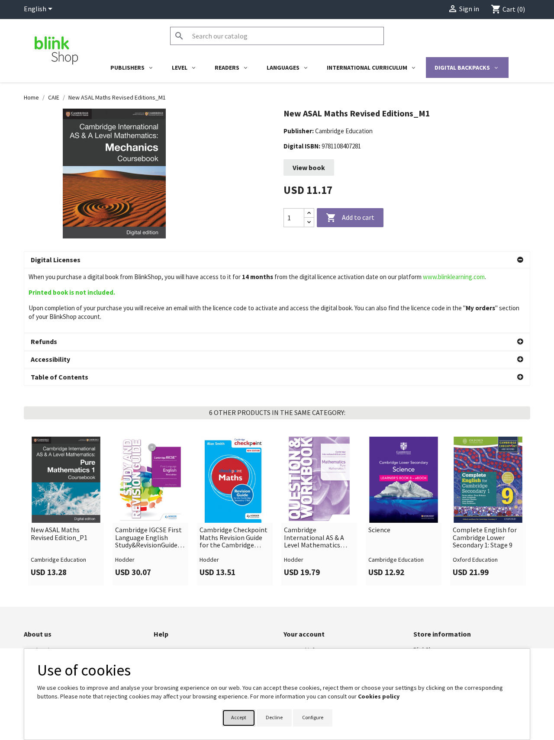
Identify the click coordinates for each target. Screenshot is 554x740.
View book (309, 167)
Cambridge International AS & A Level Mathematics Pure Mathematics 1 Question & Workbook (316, 537)
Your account (304, 634)
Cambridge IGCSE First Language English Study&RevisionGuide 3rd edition (148, 537)
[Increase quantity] (309, 213)
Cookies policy (378, 696)
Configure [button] (312, 717)
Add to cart (350, 217)
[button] (277, 260)
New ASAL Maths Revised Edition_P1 (59, 533)
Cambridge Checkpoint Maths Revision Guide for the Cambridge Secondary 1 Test (233, 537)
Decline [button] (274, 717)
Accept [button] (238, 717)
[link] (66, 511)
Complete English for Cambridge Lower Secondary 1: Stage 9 (485, 537)
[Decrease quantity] (309, 222)
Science (379, 530)
